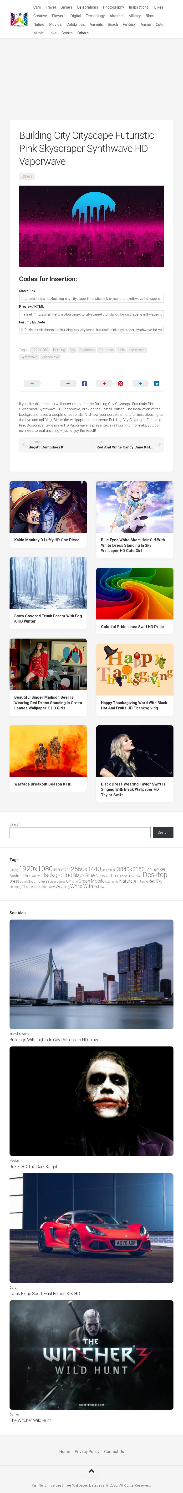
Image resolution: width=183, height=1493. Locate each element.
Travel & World (20, 1033)
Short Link (27, 291)
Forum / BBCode (32, 322)
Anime (146, 24)
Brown (106, 876)
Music (38, 33)
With (88, 886)
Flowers (59, 16)
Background (56, 875)
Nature (38, 24)
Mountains (111, 881)
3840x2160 (131, 869)
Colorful (125, 876)
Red (151, 881)
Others (83, 33)
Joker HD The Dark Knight (33, 1166)
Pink (120, 350)
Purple (144, 881)
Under (43, 887)
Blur (99, 876)
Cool (133, 876)
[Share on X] (37, 383)
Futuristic (106, 350)
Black (150, 16)
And (28, 875)
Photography (113, 7)
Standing (15, 887)
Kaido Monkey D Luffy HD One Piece (47, 540)
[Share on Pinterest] (110, 383)
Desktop (155, 875)
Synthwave (29, 357)
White (76, 886)
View (51, 887)
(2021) (14, 870)
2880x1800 (109, 870)
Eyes (32, 881)
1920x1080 (40, 350)
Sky (159, 881)
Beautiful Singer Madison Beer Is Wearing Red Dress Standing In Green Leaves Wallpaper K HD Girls (48, 702)
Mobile (98, 881)
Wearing (63, 886)
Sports (67, 33)
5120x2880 (156, 869)
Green (84, 881)
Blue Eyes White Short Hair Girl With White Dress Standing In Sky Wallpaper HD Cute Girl (133, 545)
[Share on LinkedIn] (146, 383)
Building (59, 350)
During (24, 881)
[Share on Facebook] (74, 383)
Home (64, 1451)
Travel (51, 7)
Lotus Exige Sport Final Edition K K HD (45, 1293)
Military (134, 16)
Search (15, 824)
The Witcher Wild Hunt (30, 1420)
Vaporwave (50, 357)
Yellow (99, 886)
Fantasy (129, 24)
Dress (14, 881)
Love (52, 33)
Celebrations (87, 7)
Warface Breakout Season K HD (42, 784)
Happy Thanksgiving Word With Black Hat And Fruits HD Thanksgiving (134, 706)
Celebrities (75, 24)
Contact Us (114, 1451)
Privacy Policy (87, 1451)
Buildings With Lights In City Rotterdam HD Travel (55, 1039)
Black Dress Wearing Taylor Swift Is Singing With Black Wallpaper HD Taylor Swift (133, 789)
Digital (75, 16)
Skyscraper (137, 350)
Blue (90, 875)
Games (66, 7)
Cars (37, 7)
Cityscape (87, 350)
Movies (55, 24)
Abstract (117, 16)
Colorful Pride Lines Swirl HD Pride (132, 626)
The (25, 887)
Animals (96, 24)
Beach (113, 24)
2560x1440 (86, 869)
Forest (52, 881)
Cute (159, 24)
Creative (40, 16)
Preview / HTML (31, 306)
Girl (68, 881)
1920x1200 (61, 870)
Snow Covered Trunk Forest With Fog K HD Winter (48, 619)
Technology (95, 16)
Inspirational (139, 7)
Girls (75, 881)
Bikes (159, 7)
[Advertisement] (91, 74)
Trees (34, 886)
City (72, 350)
